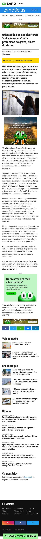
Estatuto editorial (19, 529)
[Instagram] (8, 523)
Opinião (14, 342)
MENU (21, 3)
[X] (33, 523)
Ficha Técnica (6, 529)
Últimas (6, 411)
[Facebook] (20, 523)
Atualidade (6, 54)
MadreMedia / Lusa (9, 51)
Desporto (5, 453)
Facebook (28, 477)
